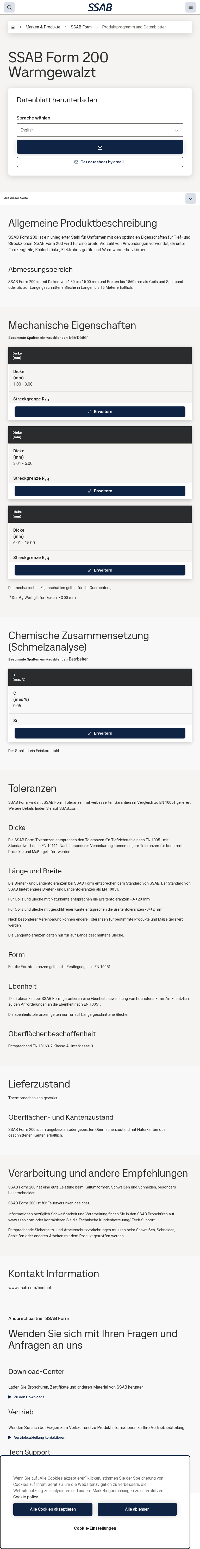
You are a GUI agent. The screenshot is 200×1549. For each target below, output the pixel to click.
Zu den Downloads (29, 1397)
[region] (95, 1502)
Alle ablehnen (137, 1509)
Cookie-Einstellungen (95, 1528)
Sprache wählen (33, 118)
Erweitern (103, 411)
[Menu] (190, 7)
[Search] (9, 7)
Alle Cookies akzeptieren (53, 1509)
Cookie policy (25, 1496)
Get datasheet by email (102, 162)
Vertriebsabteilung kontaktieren (39, 1437)
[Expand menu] (190, 198)
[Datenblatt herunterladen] (100, 147)
